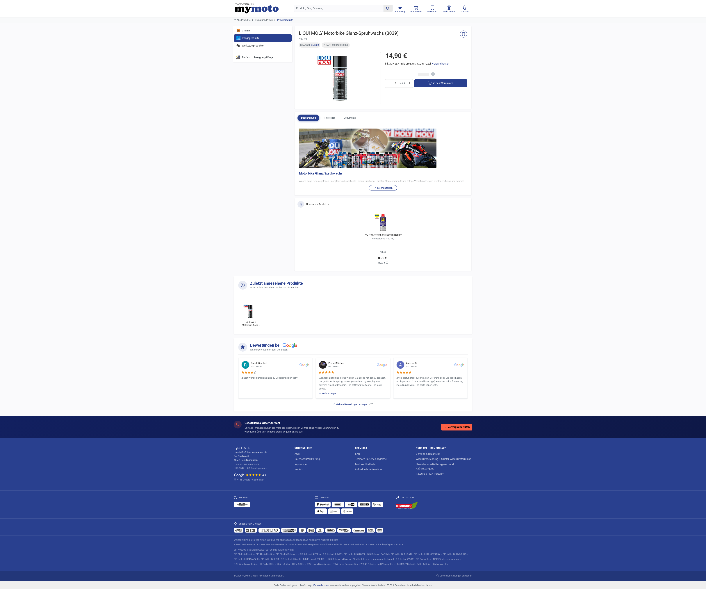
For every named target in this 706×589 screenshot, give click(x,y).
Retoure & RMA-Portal (428, 473)
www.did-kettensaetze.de (246, 544)
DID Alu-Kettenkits (265, 554)
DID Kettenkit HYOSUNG (454, 554)
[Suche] (388, 8)
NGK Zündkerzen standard (446, 559)
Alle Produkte (244, 20)
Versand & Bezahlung (428, 453)
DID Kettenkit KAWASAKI (246, 559)
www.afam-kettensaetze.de (274, 544)
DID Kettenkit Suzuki (291, 559)
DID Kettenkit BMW (332, 554)
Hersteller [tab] (330, 117)
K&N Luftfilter (283, 564)
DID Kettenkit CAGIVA (354, 554)
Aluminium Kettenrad (383, 559)
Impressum (301, 464)
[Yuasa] (320, 530)
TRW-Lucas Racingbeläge (345, 564)
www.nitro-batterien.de (331, 544)
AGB (297, 453)
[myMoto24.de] (264, 8)
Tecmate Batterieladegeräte (371, 459)
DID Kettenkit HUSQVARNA (427, 554)
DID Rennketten (423, 559)
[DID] (251, 530)
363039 (315, 45)
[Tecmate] (358, 530)
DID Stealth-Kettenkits (286, 554)
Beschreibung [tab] (308, 117)
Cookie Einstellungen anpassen (456, 575)
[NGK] (302, 530)
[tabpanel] (383, 159)
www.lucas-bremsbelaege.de (303, 544)
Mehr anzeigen (329, 393)
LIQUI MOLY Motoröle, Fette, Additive (413, 564)
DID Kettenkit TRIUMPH (314, 559)
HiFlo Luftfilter (267, 564)
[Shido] (344, 530)
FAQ (357, 453)
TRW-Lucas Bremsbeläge (319, 564)
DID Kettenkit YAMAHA (339, 559)
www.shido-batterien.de (355, 544)
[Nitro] (330, 530)
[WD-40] (379, 530)
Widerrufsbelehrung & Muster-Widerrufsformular (443, 459)
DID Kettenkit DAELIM (377, 554)
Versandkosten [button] (440, 63)
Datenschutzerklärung (307, 459)
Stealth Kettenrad (361, 559)
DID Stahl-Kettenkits (244, 554)
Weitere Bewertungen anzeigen (355, 404)
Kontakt (299, 469)
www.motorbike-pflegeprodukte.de (386, 544)
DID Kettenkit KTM (270, 559)
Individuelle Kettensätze (368, 469)
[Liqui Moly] (311, 530)
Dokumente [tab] (350, 117)
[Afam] (238, 530)
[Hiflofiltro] (269, 530)
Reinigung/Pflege (264, 20)
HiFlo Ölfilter (298, 564)
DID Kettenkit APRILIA (310, 554)
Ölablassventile (440, 564)
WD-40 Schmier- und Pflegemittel (377, 564)
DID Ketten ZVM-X (405, 559)
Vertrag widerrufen (459, 427)
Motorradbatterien (365, 464)
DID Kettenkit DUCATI (401, 554)
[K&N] (289, 530)
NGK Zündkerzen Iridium (246, 564)
